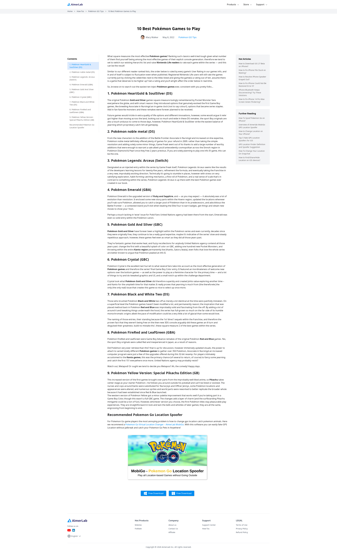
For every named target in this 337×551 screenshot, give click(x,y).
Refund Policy (242, 532)
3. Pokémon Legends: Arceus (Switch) (82, 78)
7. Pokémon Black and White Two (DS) (82, 103)
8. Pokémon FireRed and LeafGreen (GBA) (80, 111)
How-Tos (80, 11)
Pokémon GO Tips (96, 11)
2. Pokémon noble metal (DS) (82, 72)
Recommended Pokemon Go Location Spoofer (82, 126)
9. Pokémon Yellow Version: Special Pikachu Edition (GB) (82, 118)
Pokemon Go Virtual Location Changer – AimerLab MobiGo (154, 424)
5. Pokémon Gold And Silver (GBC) (82, 90)
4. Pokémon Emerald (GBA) (81, 84)
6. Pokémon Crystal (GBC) (80, 97)
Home (70, 11)
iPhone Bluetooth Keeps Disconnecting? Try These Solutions (250, 93)
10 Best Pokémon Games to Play (122, 11)
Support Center (209, 525)
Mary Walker (152, 37)
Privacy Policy (242, 528)
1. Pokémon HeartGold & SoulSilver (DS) (80, 65)
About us (172, 525)
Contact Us (173, 528)
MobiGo (138, 525)
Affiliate (171, 532)
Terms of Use (241, 525)
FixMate (138, 528)
